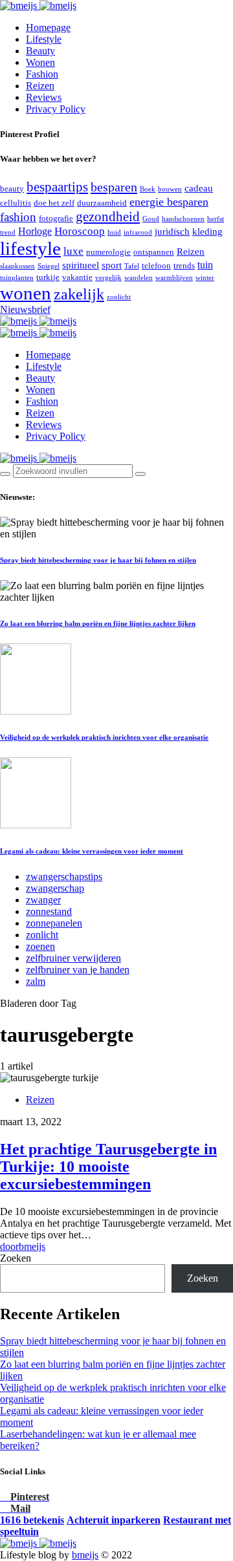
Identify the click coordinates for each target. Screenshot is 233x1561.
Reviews (43, 97)
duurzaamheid (102, 203)
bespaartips (57, 187)
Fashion (42, 74)
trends (184, 265)
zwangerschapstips (64, 876)
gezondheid (108, 216)
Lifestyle (43, 39)
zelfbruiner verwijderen (73, 958)
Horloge (35, 231)
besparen (114, 187)
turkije (48, 277)
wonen (25, 293)
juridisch (172, 231)
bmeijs (85, 1554)
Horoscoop (79, 231)
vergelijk (108, 277)
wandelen (138, 277)
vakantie (77, 277)
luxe (73, 251)
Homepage (48, 27)
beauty (12, 188)
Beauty (40, 50)
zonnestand (49, 911)
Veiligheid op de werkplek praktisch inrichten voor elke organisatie (104, 737)
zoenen (40, 946)
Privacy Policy (55, 108)
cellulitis (15, 203)
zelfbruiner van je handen (77, 969)
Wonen (40, 62)
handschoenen (183, 218)
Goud (150, 218)
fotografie (56, 218)
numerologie (108, 252)
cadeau (198, 188)
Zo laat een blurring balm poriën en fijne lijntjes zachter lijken (97, 623)
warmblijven (174, 277)
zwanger (43, 899)
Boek (147, 189)
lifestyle (30, 248)
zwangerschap (55, 888)
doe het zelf (54, 203)
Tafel (131, 266)
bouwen (170, 189)
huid (114, 232)
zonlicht (119, 297)
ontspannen (153, 252)
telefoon (156, 265)
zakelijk (79, 294)
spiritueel (80, 265)
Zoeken (15, 1258)
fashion (18, 217)
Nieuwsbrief (25, 309)
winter (204, 277)
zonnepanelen (54, 923)
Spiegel (49, 266)
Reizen (40, 85)
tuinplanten (17, 277)
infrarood (138, 232)
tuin (205, 264)
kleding (207, 231)
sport (112, 265)
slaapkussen (17, 266)
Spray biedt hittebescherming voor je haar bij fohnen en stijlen (98, 560)
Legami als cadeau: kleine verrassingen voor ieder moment (91, 851)
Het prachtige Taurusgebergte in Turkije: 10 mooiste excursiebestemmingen (108, 1166)
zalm (35, 981)
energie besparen (168, 201)
